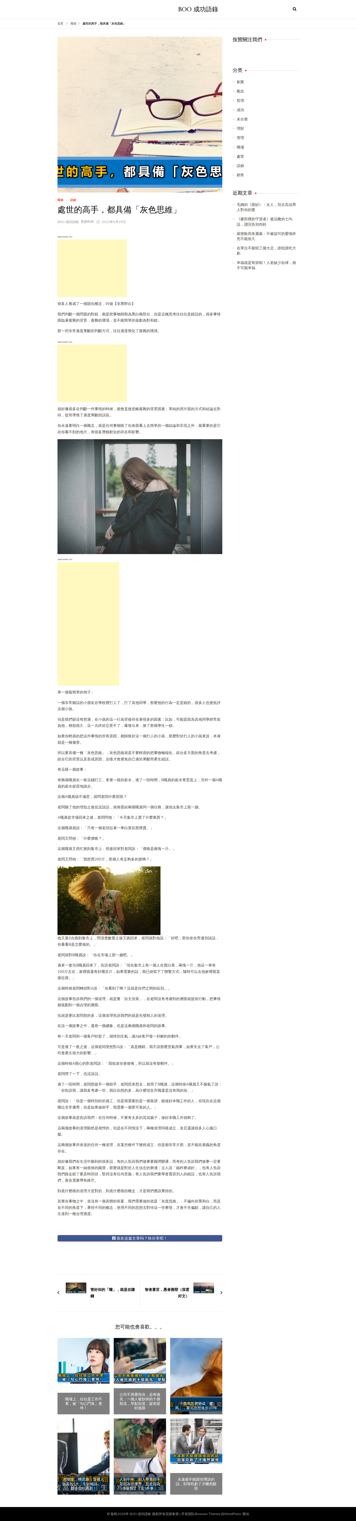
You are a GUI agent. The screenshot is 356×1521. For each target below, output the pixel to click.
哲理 (240, 100)
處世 (240, 156)
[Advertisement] (92, 268)
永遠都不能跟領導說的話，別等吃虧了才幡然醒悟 (196, 1484)
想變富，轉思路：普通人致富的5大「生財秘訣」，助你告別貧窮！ (83, 1484)
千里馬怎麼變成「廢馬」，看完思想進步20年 (196, 1405)
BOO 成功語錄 (198, 9)
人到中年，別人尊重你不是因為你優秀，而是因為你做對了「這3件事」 (139, 1484)
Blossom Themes (207, 1514)
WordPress (232, 1514)
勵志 (240, 91)
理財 (240, 128)
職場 (60, 200)
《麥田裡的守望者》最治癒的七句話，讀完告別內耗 (264, 222)
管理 (240, 137)
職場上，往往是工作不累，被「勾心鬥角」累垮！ (83, 1403)
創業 (240, 81)
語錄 (73, 200)
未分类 (242, 119)
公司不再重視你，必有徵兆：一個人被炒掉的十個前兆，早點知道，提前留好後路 (139, 1401)
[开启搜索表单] (295, 9)
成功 (240, 109)
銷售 (240, 175)
